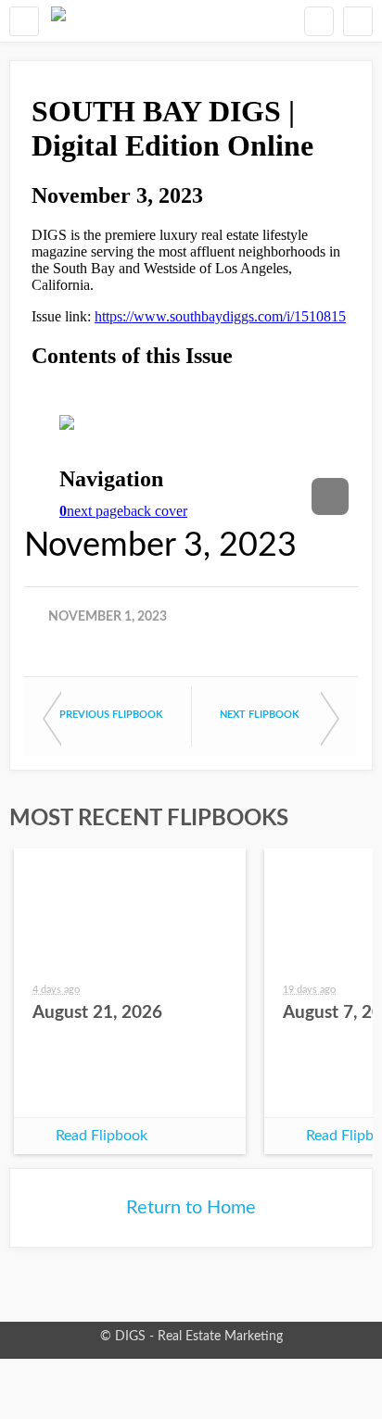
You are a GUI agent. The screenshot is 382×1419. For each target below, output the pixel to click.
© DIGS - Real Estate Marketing (191, 1336)
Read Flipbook (101, 1135)
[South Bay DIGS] (58, 21)
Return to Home (191, 1208)
